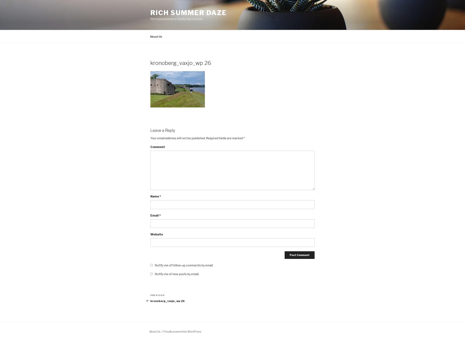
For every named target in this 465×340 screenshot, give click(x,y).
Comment (157, 147)
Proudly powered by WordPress (182, 331)
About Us (156, 36)
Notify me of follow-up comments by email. (184, 265)
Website (156, 234)
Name (155, 196)
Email (155, 215)
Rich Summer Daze (188, 13)
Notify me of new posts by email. (177, 274)
